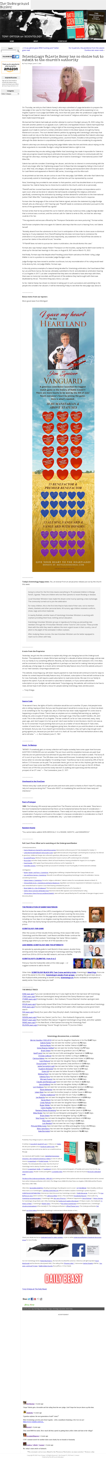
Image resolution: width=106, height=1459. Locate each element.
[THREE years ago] (29, 999)
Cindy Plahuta (45, 1102)
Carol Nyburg (44, 1061)
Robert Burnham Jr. (46, 1261)
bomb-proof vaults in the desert (68, 1201)
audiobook (47, 1169)
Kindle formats (43, 1161)
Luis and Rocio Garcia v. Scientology (35, 875)
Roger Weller (45, 1105)
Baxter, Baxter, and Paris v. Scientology (36, 872)
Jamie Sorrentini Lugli (46, 1066)
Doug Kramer (41, 1063)
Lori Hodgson (38, 1087)
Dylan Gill (45, 1071)
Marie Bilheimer (46, 1089)
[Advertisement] (68, 4)
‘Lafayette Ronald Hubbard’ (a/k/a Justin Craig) (38, 853)
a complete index (57, 1172)
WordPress (52, 1457)
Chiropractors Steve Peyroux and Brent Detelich (39, 893)
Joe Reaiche (40, 1097)
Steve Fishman (86, 1198)
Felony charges (98, 1198)
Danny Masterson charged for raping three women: (40, 850)
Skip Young (40, 1118)
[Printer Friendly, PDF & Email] (29, 1306)
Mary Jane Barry (43, 1128)
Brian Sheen (46, 1050)
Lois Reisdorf (47, 1123)
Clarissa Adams (38, 1058)
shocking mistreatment (29, 1206)
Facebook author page (47, 1147)
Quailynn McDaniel (46, 1069)
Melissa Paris (43, 1074)
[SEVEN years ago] (29, 1017)
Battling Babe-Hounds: (46, 1266)
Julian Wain (39, 1092)
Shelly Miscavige (82, 1193)
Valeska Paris (44, 1076)
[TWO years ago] (28, 996)
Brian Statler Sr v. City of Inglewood (35, 888)
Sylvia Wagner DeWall (45, 1048)
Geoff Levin (37, 1053)
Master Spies (46, 1203)
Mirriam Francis (46, 1079)
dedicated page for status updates (52, 1237)
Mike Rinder (38, 1113)
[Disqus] (63, 1373)
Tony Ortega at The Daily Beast (34, 1289)
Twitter (59, 1144)
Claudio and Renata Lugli (46, 1082)
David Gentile (28, 863)
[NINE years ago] (29, 1022)
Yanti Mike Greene (30, 866)
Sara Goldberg (44, 1084)
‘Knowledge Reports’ (80, 1196)
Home (12, 41)
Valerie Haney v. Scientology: (33, 880)
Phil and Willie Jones (38, 1126)
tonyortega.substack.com (11, 86)
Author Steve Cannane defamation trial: (36, 891)
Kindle (39, 1169)
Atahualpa (60, 1457)
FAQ (97, 1206)
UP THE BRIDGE (81, 1188)
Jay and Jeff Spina (29, 858)
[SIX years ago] (28, 1012)
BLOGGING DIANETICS (36, 1188)
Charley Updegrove (47, 1095)
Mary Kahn (46, 1121)
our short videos (31, 1210)
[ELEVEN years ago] (30, 1025)
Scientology (62, 41)
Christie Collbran (44, 1056)
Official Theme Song (72, 1206)
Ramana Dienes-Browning (46, 1110)
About (36, 41)
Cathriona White (52, 1196)
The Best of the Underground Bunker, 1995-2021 (37, 1178)
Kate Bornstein (44, 1131)
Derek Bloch (46, 1100)
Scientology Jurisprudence (59, 1309)
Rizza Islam (27, 860)
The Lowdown (15, 44)
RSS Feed (70, 1455)
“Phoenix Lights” (69, 1263)
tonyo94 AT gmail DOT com (38, 1144)
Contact (77, 1455)
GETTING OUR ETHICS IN (50, 1190)
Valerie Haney (45, 1043)
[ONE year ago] (28, 994)
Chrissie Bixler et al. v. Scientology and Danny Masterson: (42, 883)
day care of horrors (60, 1198)
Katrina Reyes (45, 1045)
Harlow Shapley (88, 1263)
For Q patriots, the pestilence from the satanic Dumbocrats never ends (86, 49)
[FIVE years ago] (28, 1007)
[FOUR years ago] (29, 1004)
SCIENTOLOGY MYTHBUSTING (31, 1193)
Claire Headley (46, 1108)
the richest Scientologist (68, 1203)
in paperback (32, 1161)
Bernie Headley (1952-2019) (40, 1040)
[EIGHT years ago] (29, 1020)
